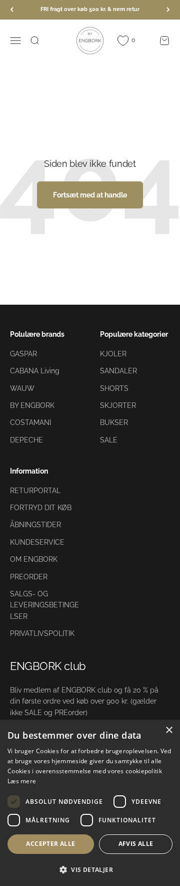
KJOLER (113, 354)
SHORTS (114, 388)
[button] (90, 869)
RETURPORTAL (35, 491)
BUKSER (114, 422)
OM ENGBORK (34, 559)
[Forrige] (12, 10)
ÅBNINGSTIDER (35, 525)
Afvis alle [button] (136, 843)
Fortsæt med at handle (90, 195)
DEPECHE (26, 440)
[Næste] (168, 10)
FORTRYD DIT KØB (41, 508)
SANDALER (118, 371)
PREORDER (29, 577)
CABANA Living (35, 371)
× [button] (168, 730)
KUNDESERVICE (37, 542)
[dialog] (90, 803)
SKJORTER (118, 405)
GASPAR (23, 354)
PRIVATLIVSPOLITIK (42, 633)
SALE (109, 440)
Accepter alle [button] (50, 843)
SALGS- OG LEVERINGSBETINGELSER (44, 605)
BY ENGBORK (32, 405)
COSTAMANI (30, 422)
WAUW (22, 388)
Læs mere (22, 781)
